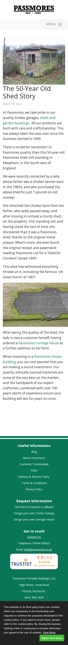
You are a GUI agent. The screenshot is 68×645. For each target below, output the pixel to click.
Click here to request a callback (34, 507)
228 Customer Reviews (44, 565)
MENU (51, 24)
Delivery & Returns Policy (34, 476)
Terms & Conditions (34, 483)
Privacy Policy (34, 489)
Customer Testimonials (34, 464)
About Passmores (34, 458)
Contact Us (34, 537)
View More (49, 632)
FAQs (34, 470)
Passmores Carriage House (38, 343)
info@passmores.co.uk (38, 549)
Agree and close (51, 637)
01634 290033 (41, 543)
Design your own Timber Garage (34, 513)
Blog (34, 451)
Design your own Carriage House (34, 519)
